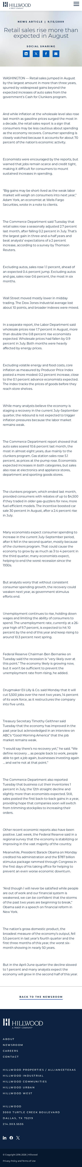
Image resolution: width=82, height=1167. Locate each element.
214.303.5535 (13, 1124)
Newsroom (13, 1045)
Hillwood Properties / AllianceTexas (39, 1070)
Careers (10, 1051)
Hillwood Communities (25, 1082)
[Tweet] (36, 53)
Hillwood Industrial (23, 1076)
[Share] (26, 53)
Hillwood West (18, 1093)
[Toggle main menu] (76, 4)
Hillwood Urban (19, 1087)
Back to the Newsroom (41, 996)
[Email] (56, 53)
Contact (11, 1057)
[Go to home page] (17, 5)
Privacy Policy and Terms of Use (19, 1161)
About (9, 1039)
